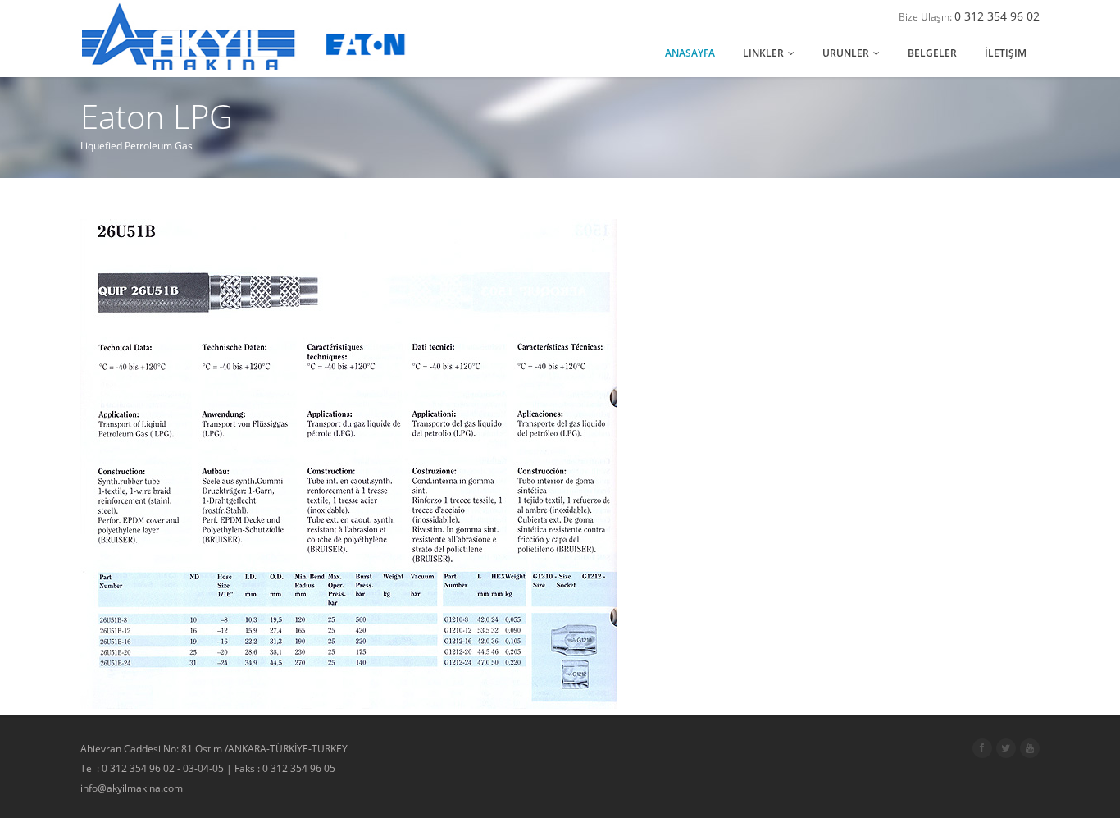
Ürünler (847, 53)
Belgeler (932, 53)
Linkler (764, 53)
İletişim (1006, 53)
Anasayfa (690, 53)
